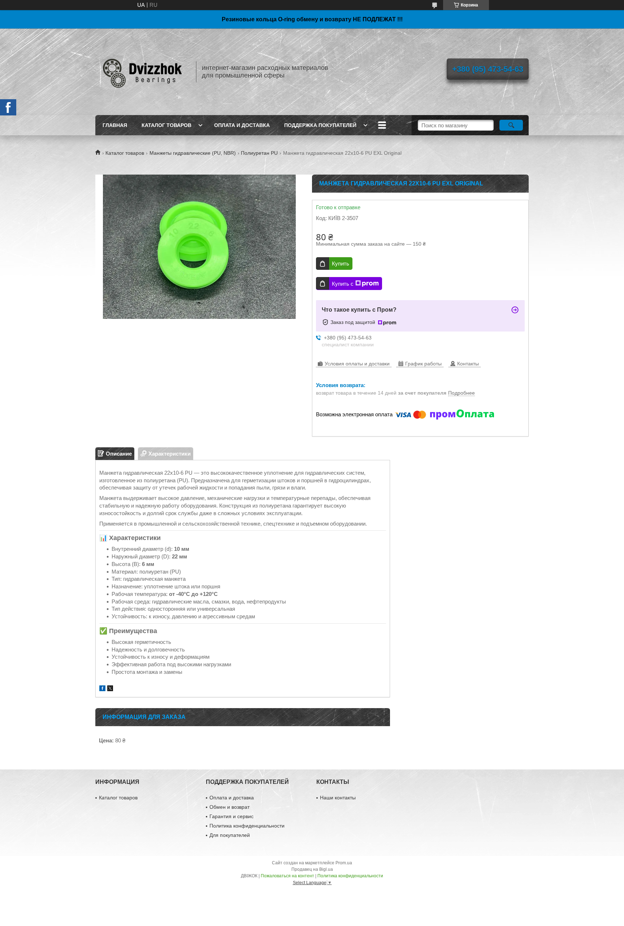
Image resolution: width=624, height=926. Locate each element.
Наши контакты (338, 797)
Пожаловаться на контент (287, 875)
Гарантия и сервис (231, 816)
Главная (115, 125)
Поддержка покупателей (320, 125)
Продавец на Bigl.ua (312, 869)
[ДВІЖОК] (142, 72)
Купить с (343, 284)
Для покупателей (229, 835)
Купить (340, 263)
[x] (110, 689)
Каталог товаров (166, 125)
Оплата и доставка (242, 125)
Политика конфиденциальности (247, 826)
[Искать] (511, 125)
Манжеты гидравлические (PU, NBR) (193, 153)
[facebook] (102, 689)
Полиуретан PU (259, 153)
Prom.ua (343, 862)
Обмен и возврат (229, 807)
